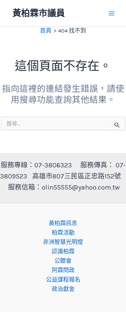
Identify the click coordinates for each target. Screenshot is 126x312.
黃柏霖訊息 (63, 223)
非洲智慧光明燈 (63, 242)
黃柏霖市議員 (38, 13)
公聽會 (63, 260)
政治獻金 (63, 288)
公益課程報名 (63, 279)
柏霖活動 (63, 232)
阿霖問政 (63, 270)
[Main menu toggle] (112, 13)
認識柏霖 (63, 251)
